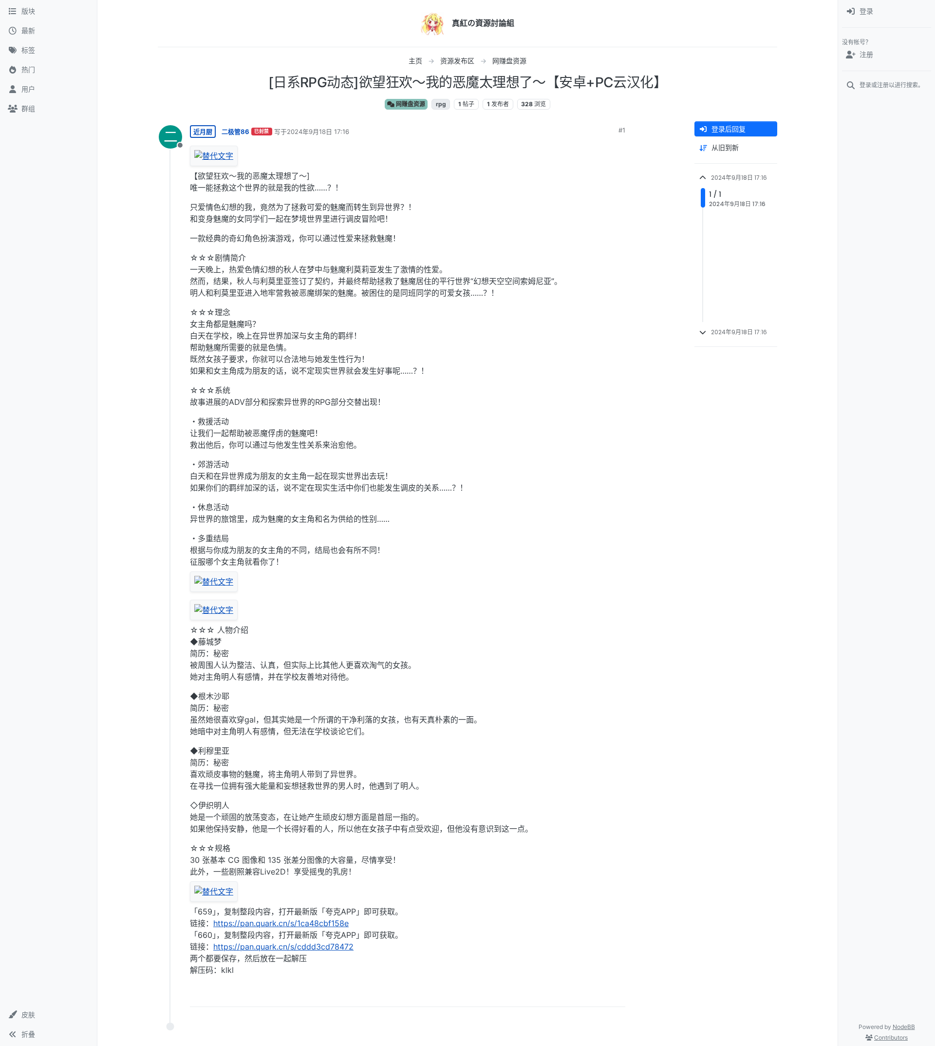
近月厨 (202, 131)
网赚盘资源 (409, 104)
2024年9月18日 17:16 (318, 131)
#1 (621, 130)
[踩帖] (597, 995)
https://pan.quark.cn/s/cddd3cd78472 (283, 946)
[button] (48, 1015)
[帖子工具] (617, 995)
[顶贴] (563, 995)
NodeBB (904, 1026)
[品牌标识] (432, 23)
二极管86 (235, 131)
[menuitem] (886, 11)
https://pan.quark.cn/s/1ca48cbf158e (281, 923)
